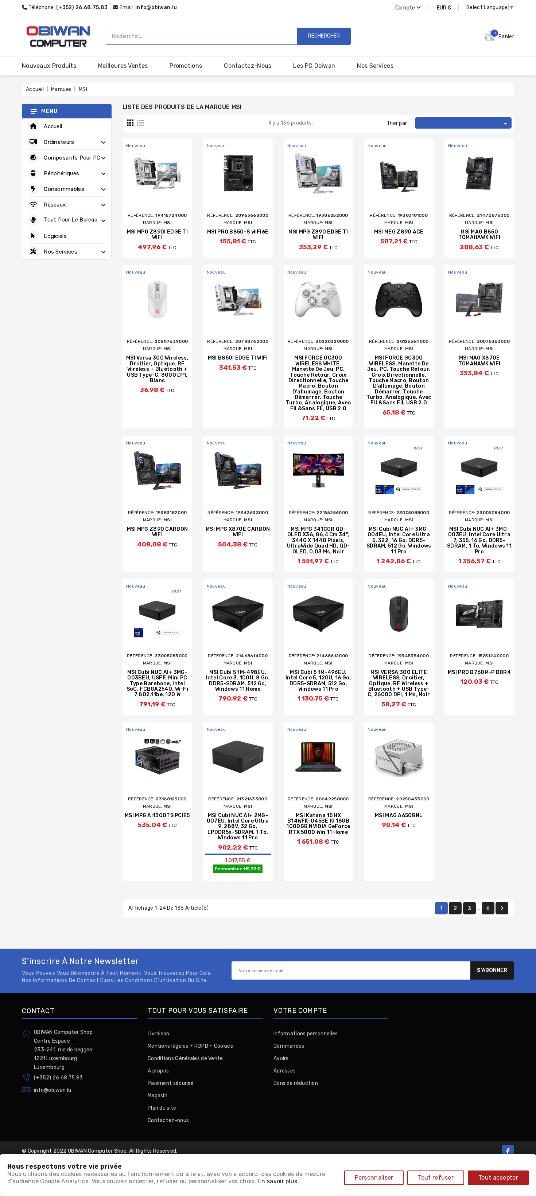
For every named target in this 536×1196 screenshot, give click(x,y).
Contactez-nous (247, 65)
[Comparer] (149, 182)
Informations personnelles (305, 1034)
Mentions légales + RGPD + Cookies (190, 1046)
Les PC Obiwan (314, 65)
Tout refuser (436, 1177)
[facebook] (508, 1151)
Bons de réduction (295, 1083)
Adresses (284, 1071)
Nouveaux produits (49, 65)
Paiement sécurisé (171, 1083)
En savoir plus (277, 1181)
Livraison (159, 1034)
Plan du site (162, 1108)
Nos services (375, 65)
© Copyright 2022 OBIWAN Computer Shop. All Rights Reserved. (100, 1151)
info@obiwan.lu (156, 7)
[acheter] (136, 182)
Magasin (157, 1096)
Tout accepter (498, 1177)
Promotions (186, 65)
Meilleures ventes (123, 65)
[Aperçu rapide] (163, 182)
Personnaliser (374, 1177)
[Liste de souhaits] (178, 182)
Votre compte (300, 1011)
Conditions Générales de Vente (185, 1058)
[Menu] (33, 111)
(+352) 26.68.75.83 (58, 1078)
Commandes (288, 1046)
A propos (158, 1071)
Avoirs (281, 1058)
